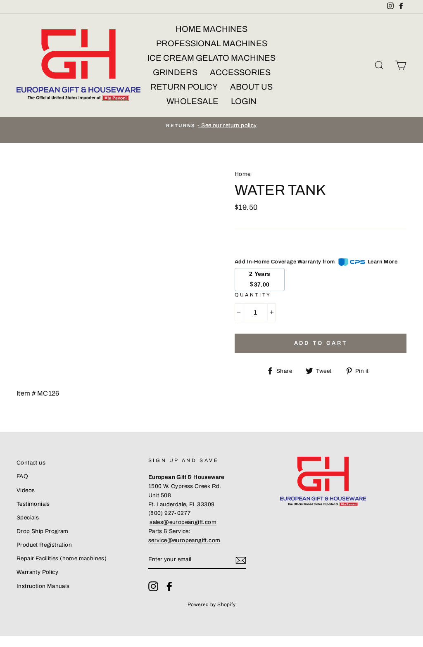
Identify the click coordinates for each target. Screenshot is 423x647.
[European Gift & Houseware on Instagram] (153, 586)
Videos (26, 490)
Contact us (31, 463)
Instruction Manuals (43, 586)
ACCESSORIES (240, 72)
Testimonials (33, 504)
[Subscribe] (240, 560)
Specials (28, 517)
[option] (211, 125)
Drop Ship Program (43, 531)
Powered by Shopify (211, 604)
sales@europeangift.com (183, 522)
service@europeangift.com (184, 540)
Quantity (253, 295)
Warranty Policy (37, 572)
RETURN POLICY (184, 86)
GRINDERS (175, 72)
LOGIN (244, 101)
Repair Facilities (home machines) (62, 558)
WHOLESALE (192, 101)
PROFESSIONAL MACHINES (211, 43)
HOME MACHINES (211, 28)
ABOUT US (251, 86)
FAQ (22, 476)
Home (243, 174)
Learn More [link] (382, 262)
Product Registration (44, 545)
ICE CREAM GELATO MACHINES (211, 57)
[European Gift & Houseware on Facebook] (169, 586)
